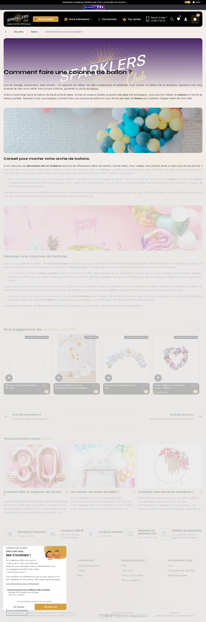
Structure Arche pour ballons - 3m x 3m (21, 386)
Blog (80, 575)
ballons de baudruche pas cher (119, 192)
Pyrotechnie (109, 19)
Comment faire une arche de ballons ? (166, 492)
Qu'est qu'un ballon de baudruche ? (30, 419)
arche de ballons (88, 88)
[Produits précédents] (192, 330)
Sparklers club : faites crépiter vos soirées (46, 615)
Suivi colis (127, 570)
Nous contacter (131, 580)
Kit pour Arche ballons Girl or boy (120, 386)
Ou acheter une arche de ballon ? (95, 492)
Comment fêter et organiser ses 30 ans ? (32, 493)
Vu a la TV (71, 615)
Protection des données (181, 570)
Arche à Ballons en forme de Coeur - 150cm (169, 386)
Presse (81, 570)
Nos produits (46, 19)
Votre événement (79, 19)
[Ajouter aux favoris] (9, 378)
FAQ (124, 565)
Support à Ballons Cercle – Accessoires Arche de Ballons (71, 386)
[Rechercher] (171, 19)
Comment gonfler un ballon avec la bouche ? (171, 419)
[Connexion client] (186, 19)
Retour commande (132, 575)
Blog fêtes (19, 32)
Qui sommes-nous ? (89, 565)
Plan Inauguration (66, 613)
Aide (197, 2)
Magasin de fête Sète (46, 613)
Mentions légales (177, 575)
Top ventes (134, 19)
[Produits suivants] (198, 330)
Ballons (34, 32)
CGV (170, 565)
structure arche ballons (78, 299)
